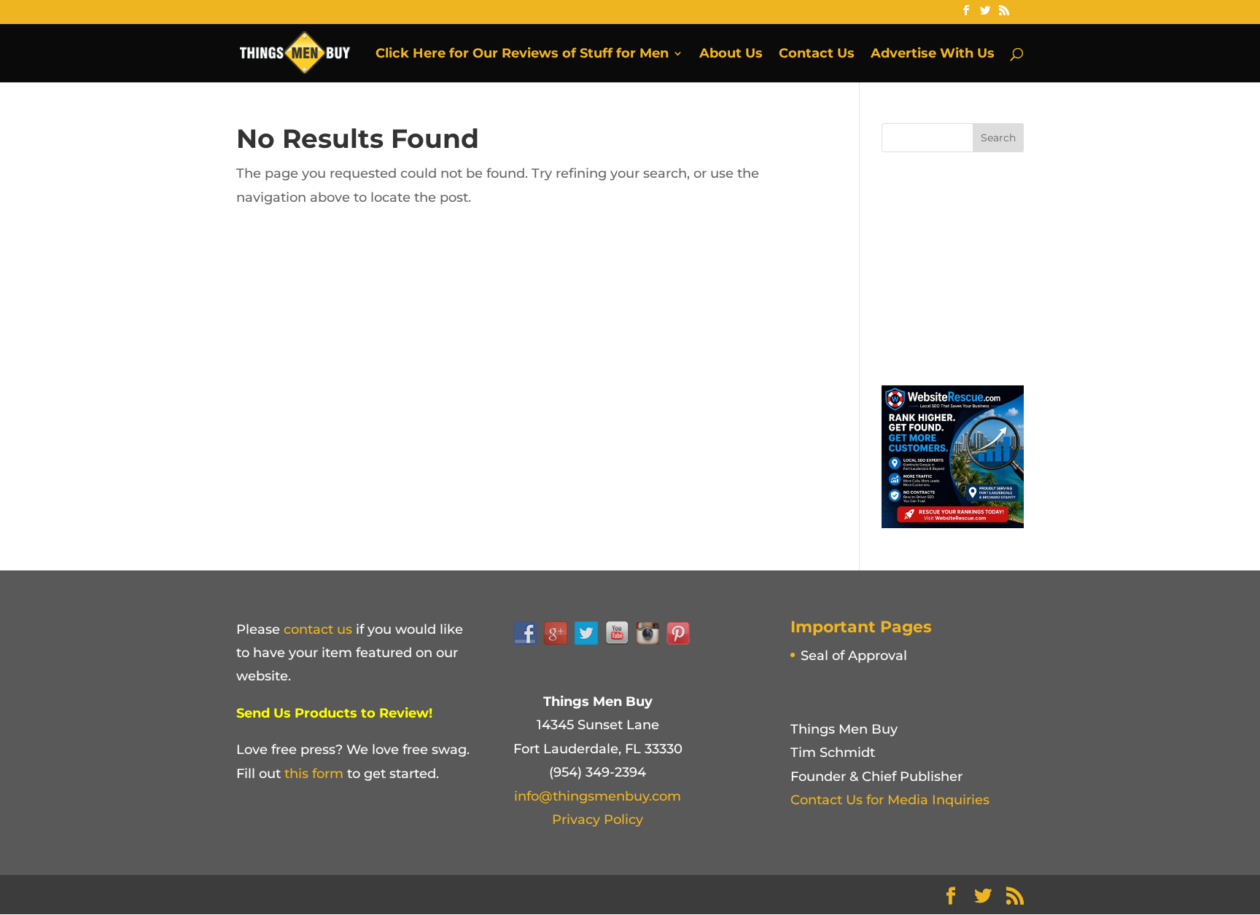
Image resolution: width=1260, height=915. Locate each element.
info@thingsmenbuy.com (597, 796)
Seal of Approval (854, 656)
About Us (731, 54)
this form (313, 774)
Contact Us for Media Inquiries (889, 800)
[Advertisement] (991, 265)
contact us (318, 629)
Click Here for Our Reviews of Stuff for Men (522, 54)
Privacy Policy (597, 820)
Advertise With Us (933, 54)
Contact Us (817, 54)
